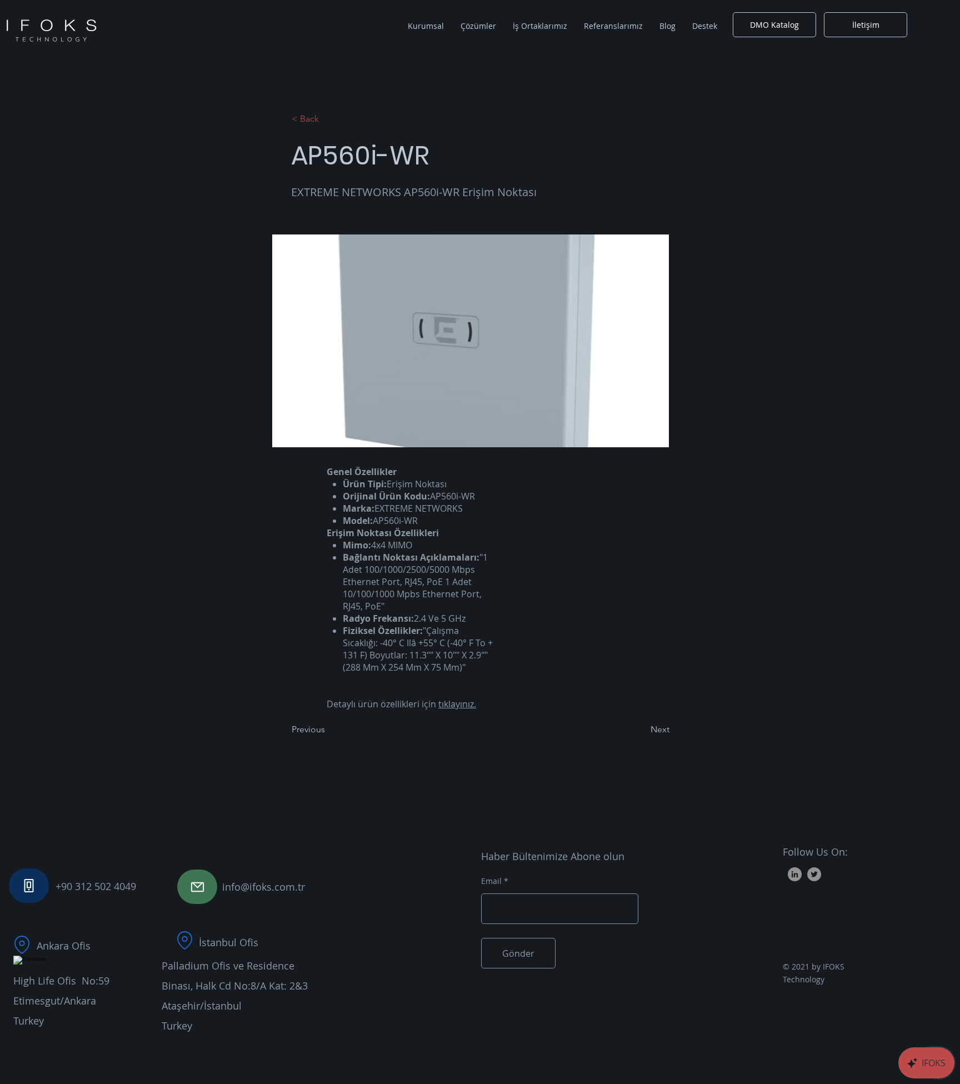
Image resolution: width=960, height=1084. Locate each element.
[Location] (21, 944)
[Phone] (29, 885)
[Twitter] (814, 874)
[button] (425, 26)
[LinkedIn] (795, 874)
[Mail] (197, 887)
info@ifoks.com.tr (263, 886)
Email (491, 881)
